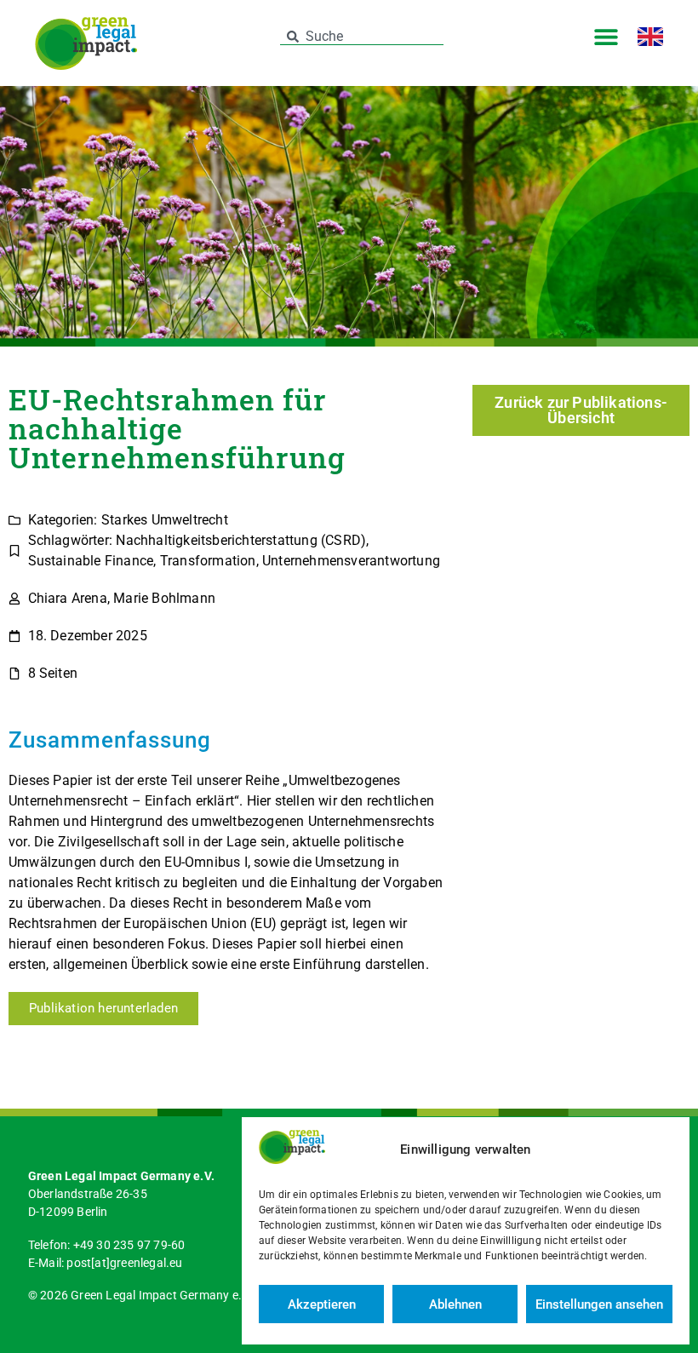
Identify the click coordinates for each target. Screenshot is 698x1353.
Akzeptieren (322, 1304)
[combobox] (362, 36)
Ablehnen (455, 1304)
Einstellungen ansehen (599, 1304)
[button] (605, 37)
